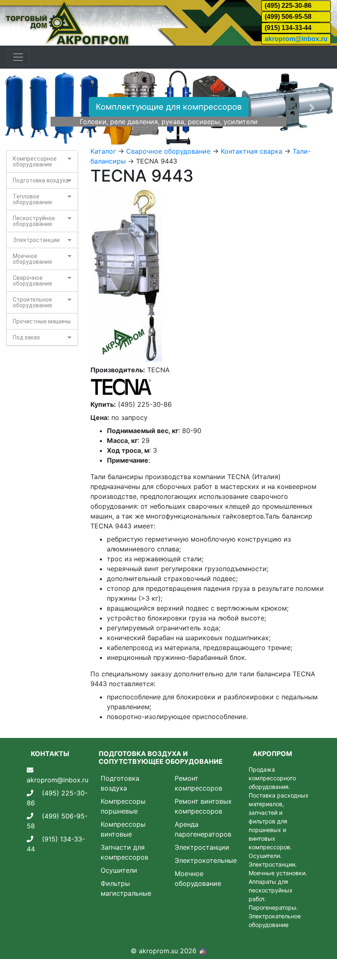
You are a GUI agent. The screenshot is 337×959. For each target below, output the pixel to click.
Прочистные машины (42, 321)
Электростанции (36, 240)
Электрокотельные (206, 860)
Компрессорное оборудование (35, 161)
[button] (25, 107)
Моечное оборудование (32, 259)
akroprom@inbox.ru (296, 38)
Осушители (119, 870)
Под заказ (26, 337)
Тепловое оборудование (32, 199)
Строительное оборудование (32, 302)
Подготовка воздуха (41, 180)
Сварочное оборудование (32, 280)
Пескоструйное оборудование (34, 221)
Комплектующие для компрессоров (169, 107)
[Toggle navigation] (18, 57)
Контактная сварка (251, 151)
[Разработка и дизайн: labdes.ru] (203, 951)
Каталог (103, 151)
